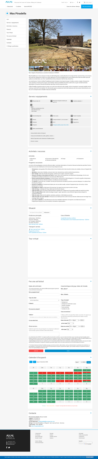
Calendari (9, 39)
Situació (9, 29)
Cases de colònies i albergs (73, 6)
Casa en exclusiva (65, 311)
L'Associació (10, 6)
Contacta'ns (81, 436)
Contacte (9, 42)
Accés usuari (88, 2)
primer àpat (64, 323)
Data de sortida (65, 326)
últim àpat (63, 329)
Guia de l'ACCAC (28, 6)
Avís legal (81, 433)
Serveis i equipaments (13, 22)
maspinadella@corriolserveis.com (46, 421)
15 (77, 375)
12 (51, 375)
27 (60, 381)
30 (86, 381)
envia (68, 350)
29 (77, 381)
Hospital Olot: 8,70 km (34, 231)
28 (69, 381)
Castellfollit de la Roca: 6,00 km (68, 218)
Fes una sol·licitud (87, 6)
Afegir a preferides (13, 46)
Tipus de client (32, 297)
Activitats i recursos (12, 26)
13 (60, 375)
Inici (8, 19)
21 (69, 378)
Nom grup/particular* (34, 292)
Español (80, 441)
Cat (72, 2)
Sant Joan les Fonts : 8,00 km (36, 224)
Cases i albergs (38, 441)
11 (42, 375)
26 (51, 381)
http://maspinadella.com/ (37, 426)
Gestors (51, 438)
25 (42, 381)
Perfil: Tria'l (64, 2)
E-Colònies (37, 435)
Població (31, 303)
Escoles (51, 433)
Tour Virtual (10, 32)
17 (33, 378)
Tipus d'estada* (65, 300)
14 (69, 375)
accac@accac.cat (12, 442)
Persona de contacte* (34, 309)
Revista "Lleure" (38, 438)
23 (86, 378)
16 (86, 375)
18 (42, 378)
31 (33, 383)
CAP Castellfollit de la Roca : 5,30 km (37, 232)
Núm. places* (64, 288)
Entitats (51, 435)
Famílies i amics (53, 436)
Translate (89, 444)
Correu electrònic (33, 320)
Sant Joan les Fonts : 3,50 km (37, 229)
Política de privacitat (83, 435)
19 (51, 378)
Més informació (82, 457)
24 (33, 381)
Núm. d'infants (64, 294)
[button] (90, 42)
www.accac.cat (11, 444)
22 (77, 378)
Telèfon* (31, 314)
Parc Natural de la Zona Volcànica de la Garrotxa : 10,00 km (75, 219)
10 (33, 375)
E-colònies (18, 6)
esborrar (36, 350)
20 (60, 378)
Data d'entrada (64, 320)
